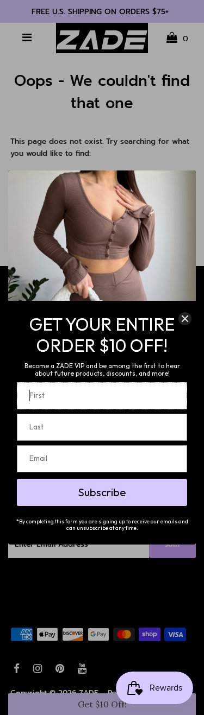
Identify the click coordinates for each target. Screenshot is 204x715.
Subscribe (102, 492)
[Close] (184, 318)
